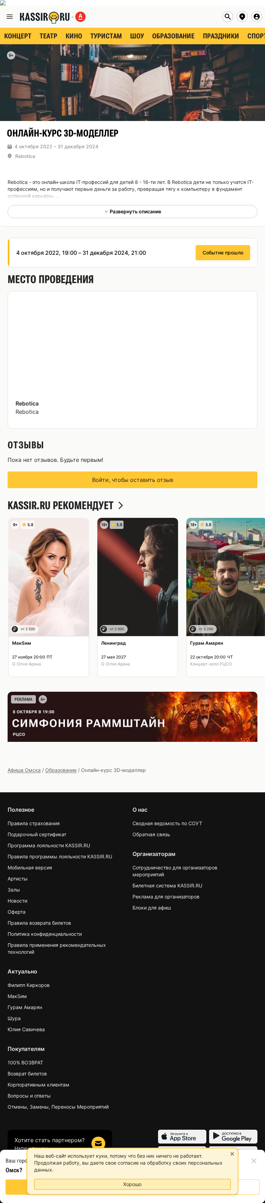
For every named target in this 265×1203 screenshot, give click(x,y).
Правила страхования (34, 823)
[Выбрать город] (242, 16)
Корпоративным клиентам (38, 1085)
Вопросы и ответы (29, 1096)
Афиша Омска (24, 770)
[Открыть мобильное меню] (9, 16)
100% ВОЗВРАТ (25, 1062)
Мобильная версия (30, 867)
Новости (17, 901)
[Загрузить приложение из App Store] (182, 1137)
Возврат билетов (27, 1073)
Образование (61, 770)
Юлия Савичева (26, 1029)
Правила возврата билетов (39, 923)
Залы (14, 890)
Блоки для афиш (151, 908)
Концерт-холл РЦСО (211, 663)
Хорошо (132, 1184)
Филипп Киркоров (29, 985)
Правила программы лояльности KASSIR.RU (60, 856)
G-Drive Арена (26, 663)
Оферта (17, 912)
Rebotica (25, 156)
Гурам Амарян (25, 1007)
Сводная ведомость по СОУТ (167, 823)
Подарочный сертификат (37, 834)
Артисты (18, 879)
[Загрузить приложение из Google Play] (233, 1137)
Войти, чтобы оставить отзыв (132, 479)
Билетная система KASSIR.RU (167, 885)
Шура (14, 1018)
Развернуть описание (135, 211)
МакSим (17, 996)
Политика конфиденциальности (45, 934)
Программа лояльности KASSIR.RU (49, 845)
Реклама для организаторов (165, 896)
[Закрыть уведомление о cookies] (232, 1153)
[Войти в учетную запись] (256, 16)
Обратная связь (151, 834)
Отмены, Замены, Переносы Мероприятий (58, 1107)
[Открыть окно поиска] (227, 16)
